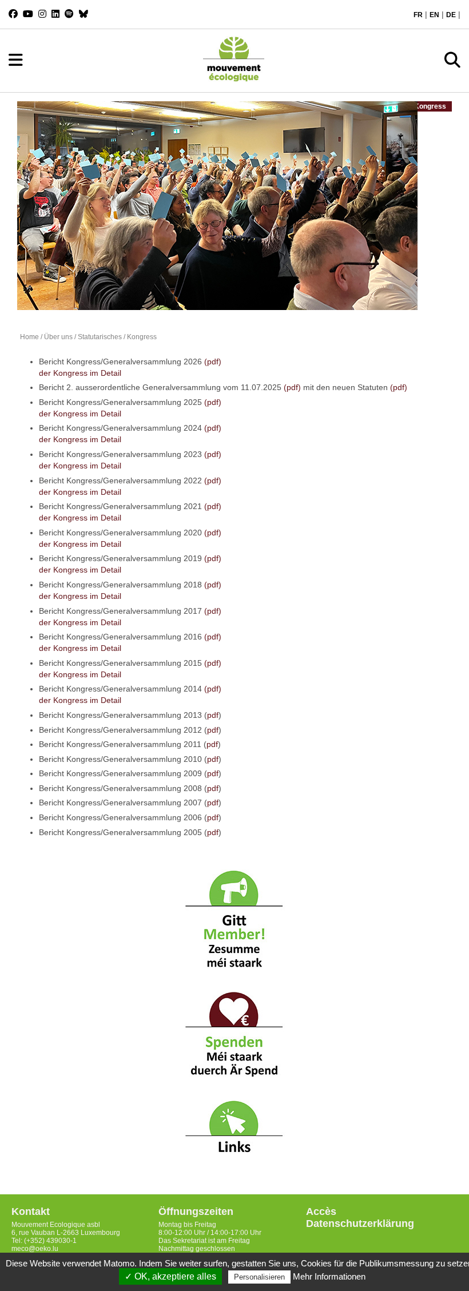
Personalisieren (259, 1277)
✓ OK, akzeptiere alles (170, 1276)
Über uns (58, 337)
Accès (321, 1211)
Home (29, 337)
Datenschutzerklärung (360, 1223)
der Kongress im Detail (80, 373)
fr (418, 15)
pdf (212, 715)
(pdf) (212, 361)
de (451, 15)
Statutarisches (100, 337)
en (434, 15)
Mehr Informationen (329, 1276)
